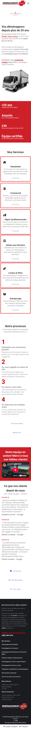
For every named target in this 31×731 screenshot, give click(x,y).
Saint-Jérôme (13, 36)
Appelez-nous (16, 432)
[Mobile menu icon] (28, 3)
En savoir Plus (15, 204)
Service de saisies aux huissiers (11, 676)
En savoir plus (15, 178)
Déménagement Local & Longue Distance (14, 661)
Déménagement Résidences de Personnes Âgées (14, 653)
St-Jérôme (14, 615)
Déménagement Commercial (10, 648)
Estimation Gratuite (16, 580)
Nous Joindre (17, 589)
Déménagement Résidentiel (10, 644)
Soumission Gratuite (17, 423)
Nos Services (17, 571)
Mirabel (4, 36)
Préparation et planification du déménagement (15, 669)
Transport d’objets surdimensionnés (12, 658)
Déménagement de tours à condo (11, 665)
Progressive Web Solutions (19, 722)
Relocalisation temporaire (9, 673)
